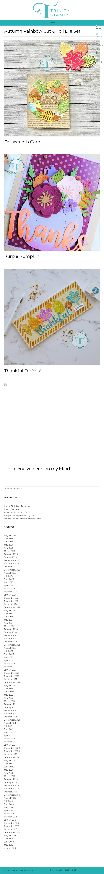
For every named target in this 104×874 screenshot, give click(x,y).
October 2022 (10, 679)
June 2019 (9, 804)
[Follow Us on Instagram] (94, 870)
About (59, 870)
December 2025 (11, 560)
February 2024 (11, 629)
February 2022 (11, 704)
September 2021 (12, 720)
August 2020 (10, 760)
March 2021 (9, 738)
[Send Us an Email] (80, 870)
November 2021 (11, 713)
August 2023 (10, 648)
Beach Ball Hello (12, 509)
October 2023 (10, 642)
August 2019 (10, 798)
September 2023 (12, 645)
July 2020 (8, 763)
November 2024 (12, 601)
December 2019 (11, 785)
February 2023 (11, 667)
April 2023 (8, 660)
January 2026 (10, 557)
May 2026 (8, 545)
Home (51, 870)
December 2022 (12, 673)
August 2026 (10, 535)
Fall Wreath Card (22, 141)
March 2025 (9, 588)
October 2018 (10, 829)
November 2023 (12, 638)
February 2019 (10, 817)
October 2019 (10, 792)
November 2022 (12, 676)
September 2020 (12, 757)
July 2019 (8, 801)
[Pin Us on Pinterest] (97, 870)
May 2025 (8, 582)
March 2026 (9, 551)
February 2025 (10, 592)
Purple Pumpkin (21, 256)
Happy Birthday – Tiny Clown (17, 506)
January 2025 (10, 595)
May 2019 (8, 807)
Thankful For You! (22, 370)
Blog (67, 870)
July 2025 (8, 576)
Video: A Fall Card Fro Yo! (15, 512)
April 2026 (8, 548)
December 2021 (11, 710)
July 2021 (8, 726)
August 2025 (10, 573)
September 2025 (12, 570)
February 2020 (11, 779)
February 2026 (11, 554)
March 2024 (9, 626)
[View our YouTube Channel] (90, 870)
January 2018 (10, 848)
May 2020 (9, 770)
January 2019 (10, 820)
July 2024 (8, 613)
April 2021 (8, 735)
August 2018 (10, 835)
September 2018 (12, 832)
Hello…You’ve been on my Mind (37, 468)
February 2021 (10, 742)
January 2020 (10, 782)
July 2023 (8, 651)
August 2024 (10, 610)
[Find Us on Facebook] (83, 870)
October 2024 (10, 604)
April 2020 (9, 773)
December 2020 (12, 748)
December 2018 (12, 823)
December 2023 (12, 635)
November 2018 (12, 826)
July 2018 (8, 838)
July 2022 (8, 688)
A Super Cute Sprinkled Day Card (19, 515)
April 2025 (8, 585)
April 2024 (8, 623)
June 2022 (9, 692)
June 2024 (9, 617)
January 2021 (10, 745)
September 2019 (12, 795)
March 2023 (9, 663)
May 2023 (8, 657)
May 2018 (8, 845)
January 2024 (10, 632)
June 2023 (9, 654)
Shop (74, 870)
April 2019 (8, 810)
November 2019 (11, 788)
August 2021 (10, 723)
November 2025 (11, 563)
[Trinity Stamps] (52, 10)
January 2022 (10, 707)
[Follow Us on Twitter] (87, 870)
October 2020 (10, 754)
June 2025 (9, 579)
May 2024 (8, 620)
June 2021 (9, 729)
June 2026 (9, 541)
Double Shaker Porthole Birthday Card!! (22, 519)
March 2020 (9, 776)
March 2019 (9, 813)
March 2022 (9, 701)
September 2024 (12, 607)
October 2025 (10, 566)
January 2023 (10, 670)
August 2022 (10, 685)
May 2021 (8, 732)
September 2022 (12, 682)
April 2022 (8, 698)
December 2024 (12, 598)
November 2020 (12, 751)
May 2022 (8, 695)
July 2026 (8, 538)
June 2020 (9, 767)
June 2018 (9, 842)
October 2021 (10, 717)
